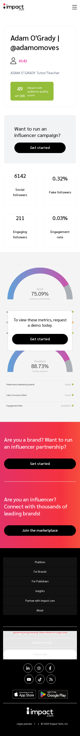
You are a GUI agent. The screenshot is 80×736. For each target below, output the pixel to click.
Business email (42, 642)
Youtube (29, 679)
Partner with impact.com (40, 600)
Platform (40, 562)
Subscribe (40, 654)
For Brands (40, 571)
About (40, 610)
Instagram (39, 668)
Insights (40, 591)
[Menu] (74, 7)
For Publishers (40, 581)
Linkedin (28, 668)
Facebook (50, 668)
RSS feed (51, 679)
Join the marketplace (40, 530)
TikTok (40, 679)
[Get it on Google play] (53, 694)
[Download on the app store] (24, 694)
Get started (40, 147)
